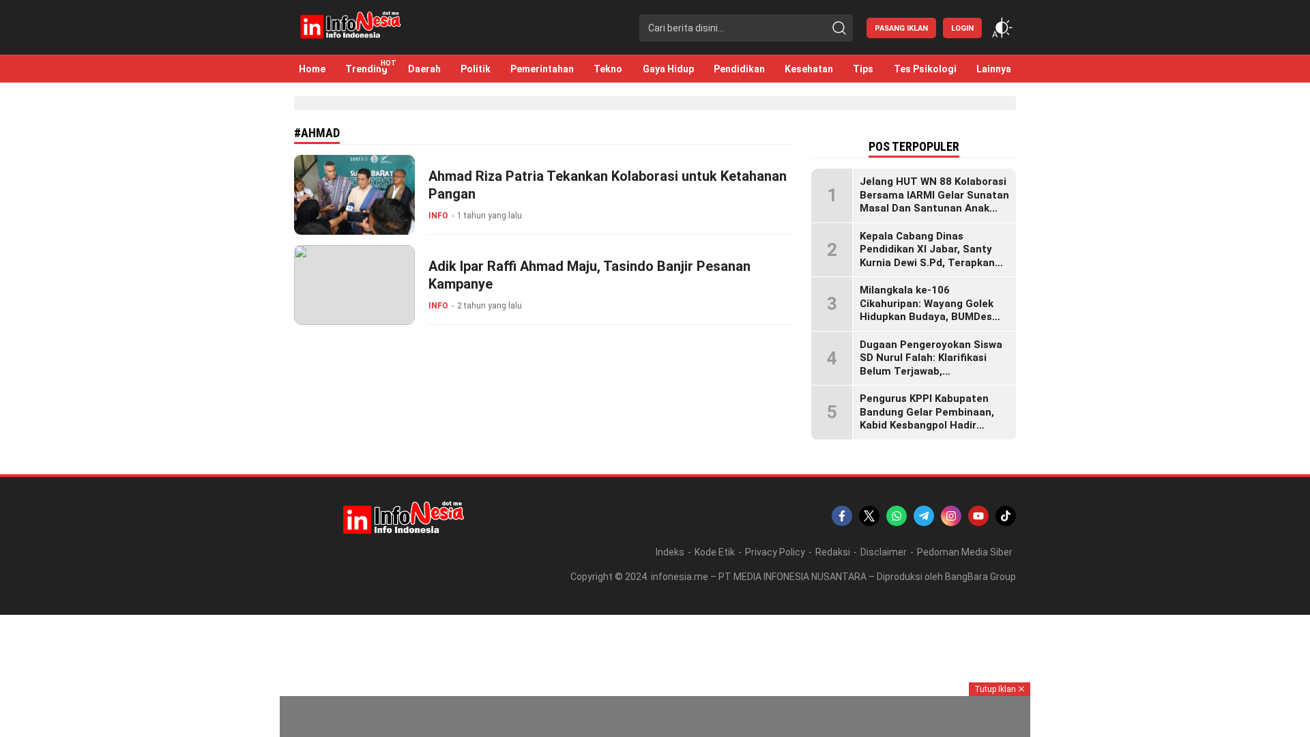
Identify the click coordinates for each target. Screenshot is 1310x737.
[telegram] (924, 516)
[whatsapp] (896, 516)
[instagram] (951, 516)
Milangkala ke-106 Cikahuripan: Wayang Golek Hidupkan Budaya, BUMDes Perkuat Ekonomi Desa (926, 310)
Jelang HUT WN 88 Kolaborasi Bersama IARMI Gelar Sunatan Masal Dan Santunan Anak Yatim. (934, 201)
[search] (839, 28)
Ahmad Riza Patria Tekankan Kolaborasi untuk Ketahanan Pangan (607, 185)
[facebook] (842, 516)
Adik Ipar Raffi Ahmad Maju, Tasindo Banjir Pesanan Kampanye (589, 275)
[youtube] (978, 516)
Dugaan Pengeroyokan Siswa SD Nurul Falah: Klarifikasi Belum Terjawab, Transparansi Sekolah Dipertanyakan (931, 371)
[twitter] (869, 516)
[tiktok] (1005, 516)
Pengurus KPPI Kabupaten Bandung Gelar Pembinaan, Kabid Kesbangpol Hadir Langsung (927, 418)
